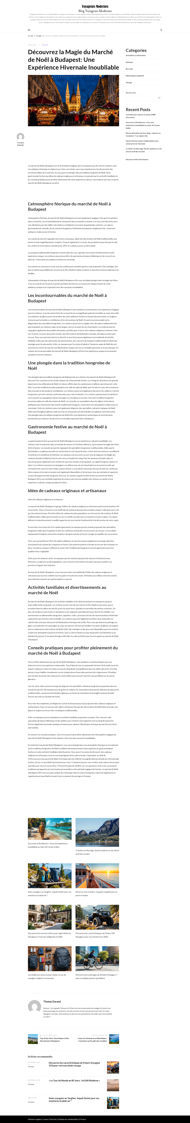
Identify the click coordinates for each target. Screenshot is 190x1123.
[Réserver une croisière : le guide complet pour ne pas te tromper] (97, 875)
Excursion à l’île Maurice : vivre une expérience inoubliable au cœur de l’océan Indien (143, 125)
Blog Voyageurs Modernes (95, 11)
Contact (45, 1119)
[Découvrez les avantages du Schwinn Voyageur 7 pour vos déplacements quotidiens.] (97, 958)
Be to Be (129, 69)
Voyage (45, 45)
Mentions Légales (34, 1119)
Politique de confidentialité (68, 1119)
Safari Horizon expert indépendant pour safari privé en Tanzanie (142, 142)
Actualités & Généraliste (136, 55)
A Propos (82, 1119)
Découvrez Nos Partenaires (137, 159)
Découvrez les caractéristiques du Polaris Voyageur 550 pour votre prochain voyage (74, 1064)
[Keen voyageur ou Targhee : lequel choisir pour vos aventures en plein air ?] (50, 875)
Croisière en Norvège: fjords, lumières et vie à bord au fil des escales (144, 150)
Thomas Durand (20, 144)
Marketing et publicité (135, 76)
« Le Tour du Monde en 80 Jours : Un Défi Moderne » (74, 1080)
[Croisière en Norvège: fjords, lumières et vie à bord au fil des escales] (97, 832)
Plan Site (53, 1119)
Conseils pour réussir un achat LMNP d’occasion (141, 116)
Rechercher (131, 93)
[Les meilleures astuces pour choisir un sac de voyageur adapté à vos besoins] (50, 958)
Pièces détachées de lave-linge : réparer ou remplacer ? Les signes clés (143, 134)
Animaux (129, 62)
